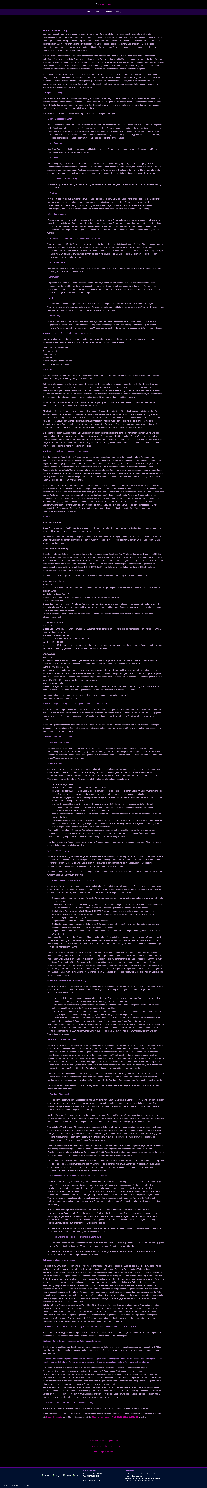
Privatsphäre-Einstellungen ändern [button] (103, 1441)
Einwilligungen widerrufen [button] (103, 1452)
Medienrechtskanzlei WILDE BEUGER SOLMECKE (115, 1417)
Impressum (128, 1480)
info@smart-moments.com (92, 1480)
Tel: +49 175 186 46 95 (91, 1476)
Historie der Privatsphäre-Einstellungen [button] (103, 1446)
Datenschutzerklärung (141, 1480)
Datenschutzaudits (54, 1417)
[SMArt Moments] (103, 4)
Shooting (108, 12)
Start (88, 12)
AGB (151, 1480)
